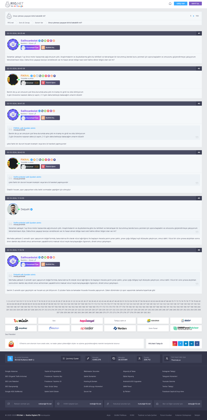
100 (55, 304)
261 (72, 312)
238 (135, 310)
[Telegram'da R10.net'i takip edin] (186, 343)
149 (25, 307)
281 (142, 312)
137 (178, 304)
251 (181, 310)
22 (49, 301)
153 (38, 307)
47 (113, 301)
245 (160, 310)
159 (59, 307)
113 (98, 304)
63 (154, 301)
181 (133, 307)
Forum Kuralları (166, 415)
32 (74, 301)
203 (14, 310)
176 (116, 307)
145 (11, 307)
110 (89, 304)
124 (134, 304)
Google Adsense (11, 371)
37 (87, 301)
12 (25, 301)
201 (7, 310)
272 (110, 312)
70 (173, 301)
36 (84, 301)
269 (100, 312)
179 (126, 307)
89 (26, 304)
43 (102, 301)
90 (29, 304)
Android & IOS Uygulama (132, 381)
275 (121, 312)
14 (30, 301)
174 (110, 307)
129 (151, 304)
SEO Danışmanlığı (11, 386)
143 (198, 304)
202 (11, 310)
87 (21, 304)
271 (107, 312)
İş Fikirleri (126, 391)
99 (52, 304)
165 (80, 307)
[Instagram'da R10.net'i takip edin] (174, 343)
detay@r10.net (194, 404)
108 (82, 304)
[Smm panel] (186, 328)
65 (159, 301)
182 (136, 307)
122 (127, 304)
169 (93, 307)
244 (156, 310)
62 (152, 301)
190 (164, 307)
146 (15, 307)
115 (105, 304)
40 (95, 301)
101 (58, 304)
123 (130, 304)
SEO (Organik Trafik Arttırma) (16, 376)
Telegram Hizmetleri (169, 376)
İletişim (197, 415)
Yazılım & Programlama (53, 371)
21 (47, 301)
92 (34, 304)
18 (39, 301)
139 (185, 304)
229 (103, 310)
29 (67, 301)
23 (52, 301)
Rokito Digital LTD (33, 415)
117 (111, 304)
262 (75, 312)
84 (13, 304)
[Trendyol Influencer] (21, 321)
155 (45, 307)
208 (32, 310)
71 (175, 301)
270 (104, 312)
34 (79, 301)
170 (97, 307)
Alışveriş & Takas (129, 371)
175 (113, 307)
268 (97, 312)
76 (187, 301)
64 (157, 301)
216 (59, 310)
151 (32, 307)
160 (63, 307)
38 (90, 301)
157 (52, 307)
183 (140, 307)
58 (141, 301)
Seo (53, 321)
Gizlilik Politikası (120, 415)
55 (134, 301)
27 (62, 301)
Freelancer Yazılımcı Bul (53, 376)
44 (105, 301)
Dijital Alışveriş (128, 376)
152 (35, 307)
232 (113, 310)
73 (180, 301)
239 (139, 310)
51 (123, 301)
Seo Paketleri (10, 334)
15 (32, 301)
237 (131, 310)
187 (154, 307)
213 (49, 310)
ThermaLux (176, 360)
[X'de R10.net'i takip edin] (180, 343)
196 (185, 307)
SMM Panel (127, 386)
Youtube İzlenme (168, 381)
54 (131, 301)
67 (165, 301)
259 (65, 312)
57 (139, 301)
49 (118, 301)
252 (184, 310)
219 (69, 310)
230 (107, 310)
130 (154, 304)
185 (147, 307)
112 (95, 304)
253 (188, 310)
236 (128, 310)
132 (161, 304)
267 (93, 312)
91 (31, 304)
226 (93, 310)
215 (56, 310)
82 (8, 304)
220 (72, 310)
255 (195, 310)
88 (24, 304)
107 (79, 304)
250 (178, 310)
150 (28, 307)
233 (117, 310)
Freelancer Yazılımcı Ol (53, 381)
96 (44, 304)
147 (18, 307)
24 (54, 301)
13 (28, 301)
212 (46, 310)
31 (72, 301)
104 (68, 304)
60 (147, 301)
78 (192, 301)
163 (73, 307)
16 (35, 301)
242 (149, 310)
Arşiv (109, 415)
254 (192, 310)
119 (118, 304)
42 (100, 301)
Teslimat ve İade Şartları (147, 415)
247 (167, 310)
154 (42, 307)
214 (52, 310)
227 (96, 310)
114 (102, 304)
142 (195, 304)
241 (146, 310)
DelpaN (25, 209)
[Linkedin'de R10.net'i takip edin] (191, 343)
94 (39, 304)
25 (57, 301)
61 (149, 301)
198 (191, 307)
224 (86, 310)
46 (110, 301)
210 (39, 310)
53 (128, 301)
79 (195, 301)
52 (126, 301)
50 (121, 301)
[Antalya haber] (153, 321)
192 (171, 307)
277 (128, 312)
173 (107, 307)
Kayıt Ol (195, 4)
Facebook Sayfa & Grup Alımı (173, 391)
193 (174, 307)
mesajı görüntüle (19, 130)
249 (174, 310)
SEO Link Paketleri (12, 381)
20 (44, 301)
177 (120, 307)
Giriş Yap (181, 4)
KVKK (132, 415)
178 (123, 307)
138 (181, 304)
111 (92, 304)
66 (162, 301)
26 (59, 301)
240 (142, 310)
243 (153, 310)
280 (138, 312)
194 (178, 307)
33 (77, 301)
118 (114, 304)
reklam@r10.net (45, 404)
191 (168, 307)
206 (25, 310)
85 (16, 304)
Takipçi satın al (120, 321)
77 (190, 301)
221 (76, 310)
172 (103, 307)
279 (134, 312)
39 (92, 301)
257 (58, 312)
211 (43, 310)
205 (21, 310)
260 (68, 312)
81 (200, 301)
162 (69, 307)
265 (86, 312)
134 (167, 304)
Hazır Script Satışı (51, 386)
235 (124, 310)
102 (61, 304)
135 (171, 304)
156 (49, 307)
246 (163, 310)
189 (161, 307)
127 (144, 304)
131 (157, 304)
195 (181, 307)
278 (131, 312)
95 (42, 304)
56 (136, 301)
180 (130, 307)
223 (82, 310)
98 (49, 304)
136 (174, 304)
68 (167, 301)
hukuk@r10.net (144, 404)
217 (62, 310)
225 (89, 310)
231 (110, 310)
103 (65, 304)
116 (108, 304)
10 (21, 301)
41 (97, 301)
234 (121, 310)
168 (90, 307)
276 (124, 312)
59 (144, 301)
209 (36, 310)
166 (83, 307)
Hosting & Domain (90, 381)
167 (87, 307)
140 (188, 304)
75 (185, 301)
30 (69, 301)
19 (42, 301)
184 (143, 307)
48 (116, 301)
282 (145, 312)
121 (124, 304)
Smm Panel (153, 328)
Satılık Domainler (90, 376)
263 (79, 312)
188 (157, 307)
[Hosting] (186, 321)
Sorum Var (88, 391)
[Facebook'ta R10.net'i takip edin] (197, 343)
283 (148, 312)
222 (79, 310)
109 (85, 304)
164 (76, 307)
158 (56, 307)
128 (147, 304)
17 (37, 301)
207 (29, 310)
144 (8, 307)
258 (61, 312)
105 (72, 304)
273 (114, 312)
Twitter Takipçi (167, 386)
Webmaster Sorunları (91, 371)
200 (198, 307)
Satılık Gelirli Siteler (52, 391)
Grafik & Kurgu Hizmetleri (93, 386)
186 (150, 307)
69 (170, 301)
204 (18, 310)
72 (177, 301)
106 (75, 304)
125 (137, 304)
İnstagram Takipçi (168, 371)
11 (23, 301)
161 (66, 307)
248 (170, 310)
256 (199, 310)
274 (117, 312)
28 (64, 301)
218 (66, 310)
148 (21, 307)
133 (164, 304)
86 (18, 304)
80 (197, 301)
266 (90, 312)
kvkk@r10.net (95, 404)
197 (188, 307)
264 (82, 312)
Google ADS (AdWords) (14, 391)
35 (82, 301)
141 (192, 304)
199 (195, 307)
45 (108, 301)
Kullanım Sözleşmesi (183, 415)
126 (141, 304)
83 (10, 304)
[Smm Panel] (87, 321)
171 (100, 307)
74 (182, 301)
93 (36, 304)
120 (121, 304)
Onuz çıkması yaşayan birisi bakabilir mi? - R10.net (14, 4)
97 (47, 304)
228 (100, 310)
